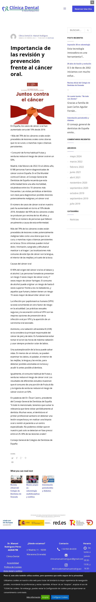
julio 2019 (75, 203)
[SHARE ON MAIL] (12, 462)
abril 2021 (75, 177)
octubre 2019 (77, 193)
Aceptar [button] (45, 597)
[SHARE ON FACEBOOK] (17, 458)
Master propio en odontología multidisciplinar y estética (33, 491)
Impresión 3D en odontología (78, 45)
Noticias (51, 38)
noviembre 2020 (78, 182)
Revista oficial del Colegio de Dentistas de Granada (15, 491)
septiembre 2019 (79, 198)
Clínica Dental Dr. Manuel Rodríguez (33, 35)
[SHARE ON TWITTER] (12, 458)
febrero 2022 (77, 166)
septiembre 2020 (79, 187)
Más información (33, 597)
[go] (88, 30)
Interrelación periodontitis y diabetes (47, 488)
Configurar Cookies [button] (60, 597)
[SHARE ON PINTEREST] (25, 458)
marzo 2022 (76, 161)
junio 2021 (75, 172)
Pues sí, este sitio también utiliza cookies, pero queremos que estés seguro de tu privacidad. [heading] (43, 576)
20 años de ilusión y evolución (79, 64)
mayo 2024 (75, 156)
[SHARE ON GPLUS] (21, 458)
